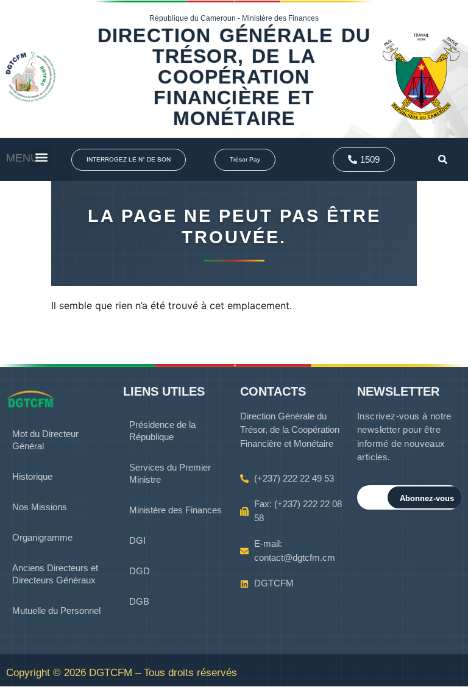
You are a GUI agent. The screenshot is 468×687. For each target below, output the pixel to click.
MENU (22, 158)
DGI (137, 540)
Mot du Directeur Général (45, 440)
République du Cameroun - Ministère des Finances (234, 18)
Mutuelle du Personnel (56, 610)
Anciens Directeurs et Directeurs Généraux (55, 574)
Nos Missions (39, 507)
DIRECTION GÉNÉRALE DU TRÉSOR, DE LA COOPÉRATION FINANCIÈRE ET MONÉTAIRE (234, 76)
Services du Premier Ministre (170, 473)
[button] (41, 157)
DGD (139, 571)
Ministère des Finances (175, 510)
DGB (139, 601)
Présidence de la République (162, 430)
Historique (32, 476)
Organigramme (42, 537)
